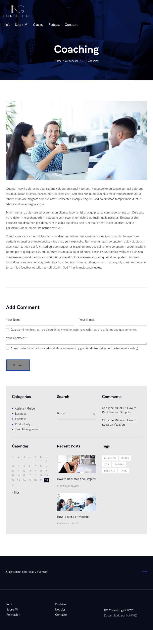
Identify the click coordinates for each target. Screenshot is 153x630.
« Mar (15, 492)
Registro (60, 604)
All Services (71, 61)
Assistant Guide (25, 408)
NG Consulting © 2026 (118, 610)
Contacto (61, 614)
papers (119, 464)
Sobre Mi (12, 609)
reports (109, 470)
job (106, 464)
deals (125, 458)
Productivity (22, 424)
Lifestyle (20, 419)
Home (58, 61)
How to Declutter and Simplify (76, 479)
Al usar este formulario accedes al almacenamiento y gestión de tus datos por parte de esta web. (74, 348)
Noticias (60, 609)
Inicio (9, 604)
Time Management (27, 429)
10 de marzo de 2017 (68, 523)
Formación (13, 614)
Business (20, 413)
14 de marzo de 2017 (68, 485)
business (110, 458)
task (124, 470)
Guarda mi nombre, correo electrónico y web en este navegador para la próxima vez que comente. (74, 329)
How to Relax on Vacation (73, 517)
